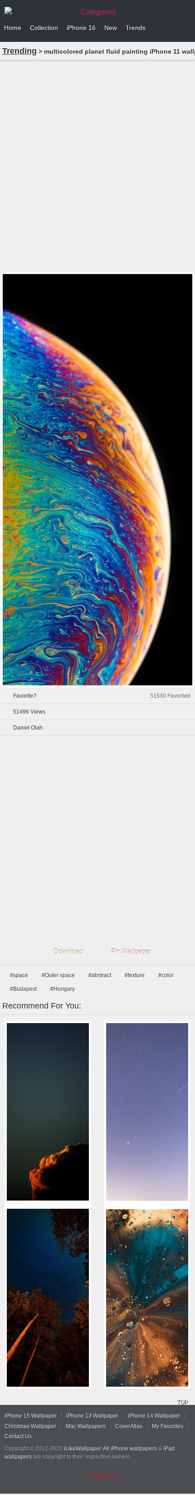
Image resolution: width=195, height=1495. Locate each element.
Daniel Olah (28, 728)
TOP (182, 1402)
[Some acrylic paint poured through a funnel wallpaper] (147, 1298)
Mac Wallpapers (86, 1426)
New (110, 27)
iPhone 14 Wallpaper (154, 1416)
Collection (44, 27)
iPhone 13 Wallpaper (92, 1416)
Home (12, 27)
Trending (19, 51)
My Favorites (167, 1426)
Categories (98, 12)
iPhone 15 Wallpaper (31, 1416)
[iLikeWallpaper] (39, 11)
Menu (185, 28)
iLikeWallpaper (82, 1448)
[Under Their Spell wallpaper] (48, 1298)
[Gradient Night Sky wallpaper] (147, 1112)
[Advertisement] (97, 165)
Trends (136, 27)
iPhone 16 (81, 27)
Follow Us (103, 1476)
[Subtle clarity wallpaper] (48, 1112)
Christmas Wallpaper (30, 1426)
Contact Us (18, 1436)
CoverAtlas (128, 1426)
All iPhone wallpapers (130, 1448)
